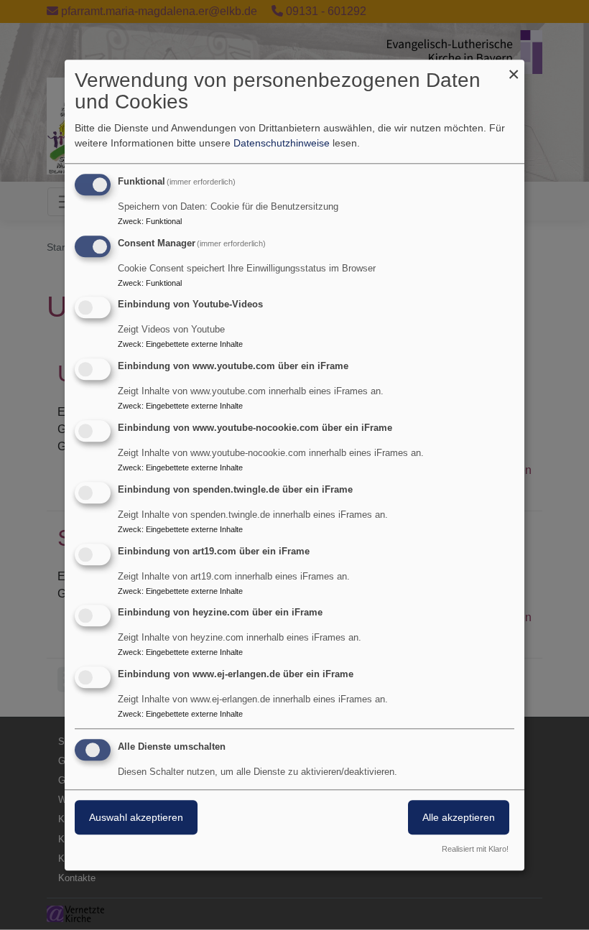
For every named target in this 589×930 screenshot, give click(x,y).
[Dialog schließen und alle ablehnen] (513, 69)
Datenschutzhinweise (281, 143)
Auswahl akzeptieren (136, 817)
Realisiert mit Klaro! (475, 849)
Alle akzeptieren (458, 817)
